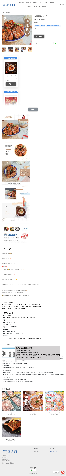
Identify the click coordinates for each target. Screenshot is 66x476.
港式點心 (40, 2)
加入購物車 (11, 84)
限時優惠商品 (37, 6)
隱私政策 (31, 473)
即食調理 (46, 2)
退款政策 (35, 473)
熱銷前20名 (21, 2)
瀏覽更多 (33, 109)
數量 (35, 28)
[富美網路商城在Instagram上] (54, 452)
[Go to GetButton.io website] (63, 474)
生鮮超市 (29, 6)
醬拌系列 (52, 2)
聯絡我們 (44, 6)
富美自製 (35, 2)
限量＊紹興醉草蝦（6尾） (11, 76)
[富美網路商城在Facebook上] (51, 452)
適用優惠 (36, 22)
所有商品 (28, 2)
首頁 (3, 12)
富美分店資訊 (36, 451)
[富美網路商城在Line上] (56, 452)
